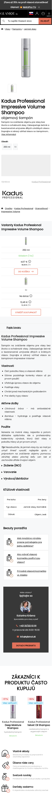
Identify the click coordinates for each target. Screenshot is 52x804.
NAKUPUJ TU (29, 7)
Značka (8, 208)
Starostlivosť (41, 208)
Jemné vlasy (30, 29)
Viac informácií (8, 134)
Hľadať (45, 21)
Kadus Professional (41, 181)
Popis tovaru (14, 327)
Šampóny (17, 29)
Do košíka (24, 271)
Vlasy (7, 29)
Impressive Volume (10, 211)
